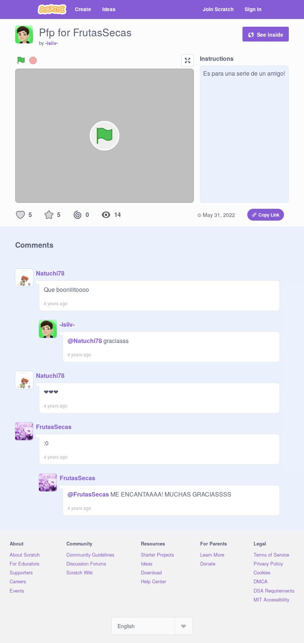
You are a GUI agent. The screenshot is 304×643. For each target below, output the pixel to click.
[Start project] (21, 60)
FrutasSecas (54, 426)
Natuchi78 (50, 273)
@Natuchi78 (84, 340)
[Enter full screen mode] (187, 60)
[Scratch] (52, 9)
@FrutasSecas (88, 494)
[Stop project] (33, 60)
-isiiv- (51, 43)
